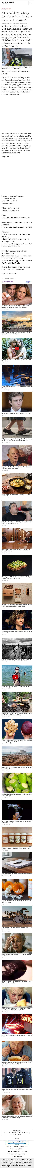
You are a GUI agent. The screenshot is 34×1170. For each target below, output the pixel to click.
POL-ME (3, 8)
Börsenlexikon (17, 1131)
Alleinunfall (8, 8)
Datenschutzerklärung (16, 1149)
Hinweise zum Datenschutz (13, 1151)
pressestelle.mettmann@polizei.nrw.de (16, 217)
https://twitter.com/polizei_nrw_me (16, 239)
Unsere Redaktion (12, 1154)
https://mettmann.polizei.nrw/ (21, 222)
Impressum (23, 1146)
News (10, 1146)
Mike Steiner (22, 1154)
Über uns (24, 1151)
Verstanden (4, 1167)
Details (29, 1165)
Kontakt (16, 1146)
